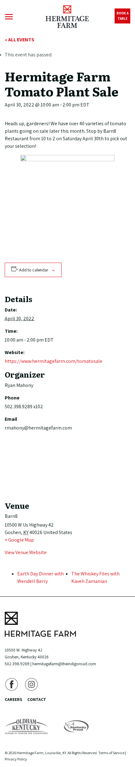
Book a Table (122, 16)
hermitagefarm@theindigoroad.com (64, 664)
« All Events (19, 39)
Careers (13, 699)
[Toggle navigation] (9, 16)
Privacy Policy (16, 759)
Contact (36, 699)
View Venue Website (25, 552)
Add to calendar (33, 270)
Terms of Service (111, 752)
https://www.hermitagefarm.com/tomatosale (53, 361)
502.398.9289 (17, 664)
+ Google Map (19, 540)
